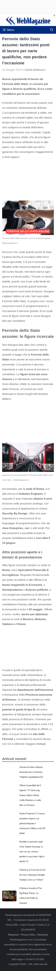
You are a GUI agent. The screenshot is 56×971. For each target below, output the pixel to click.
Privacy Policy (28, 935)
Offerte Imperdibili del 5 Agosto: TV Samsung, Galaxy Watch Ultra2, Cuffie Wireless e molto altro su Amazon (30, 795)
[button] (51, 30)
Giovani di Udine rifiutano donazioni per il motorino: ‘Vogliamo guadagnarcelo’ (31, 772)
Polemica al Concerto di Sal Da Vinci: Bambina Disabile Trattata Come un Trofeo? (32, 875)
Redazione (13, 935)
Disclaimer (42, 935)
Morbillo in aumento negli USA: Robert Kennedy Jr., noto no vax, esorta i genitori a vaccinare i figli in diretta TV (31, 851)
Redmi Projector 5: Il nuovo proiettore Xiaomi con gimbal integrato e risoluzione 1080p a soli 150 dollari (32, 823)
